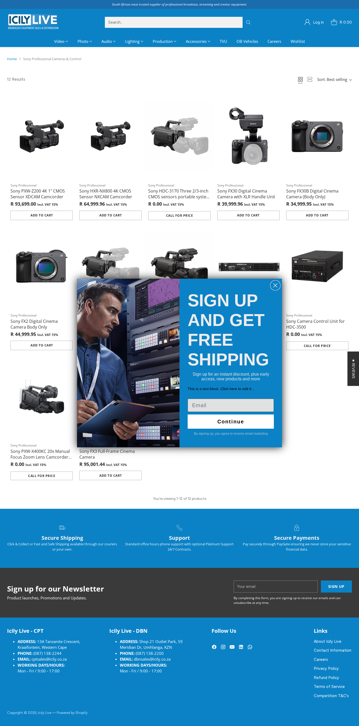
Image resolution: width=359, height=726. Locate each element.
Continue (230, 421)
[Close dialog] (275, 285)
